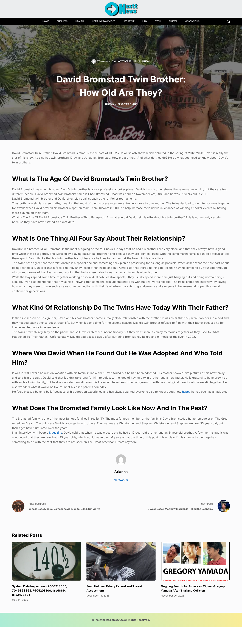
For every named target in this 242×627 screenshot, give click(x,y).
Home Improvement (103, 21)
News (147, 61)
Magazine (55, 432)
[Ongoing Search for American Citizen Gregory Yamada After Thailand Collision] (195, 561)
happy (186, 391)
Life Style (128, 21)
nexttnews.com (105, 620)
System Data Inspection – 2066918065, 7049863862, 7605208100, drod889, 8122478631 (39, 590)
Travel (173, 21)
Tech (158, 21)
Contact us (192, 21)
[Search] (228, 21)
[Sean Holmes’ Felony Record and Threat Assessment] (121, 561)
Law (144, 21)
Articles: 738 (121, 480)
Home (46, 21)
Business (62, 21)
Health (79, 21)
